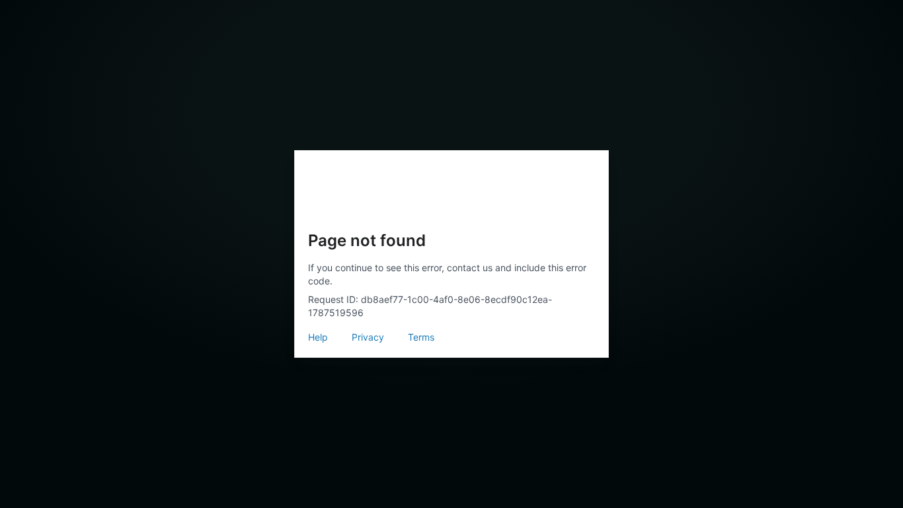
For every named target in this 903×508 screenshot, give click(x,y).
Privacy (368, 337)
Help (318, 337)
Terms (421, 337)
